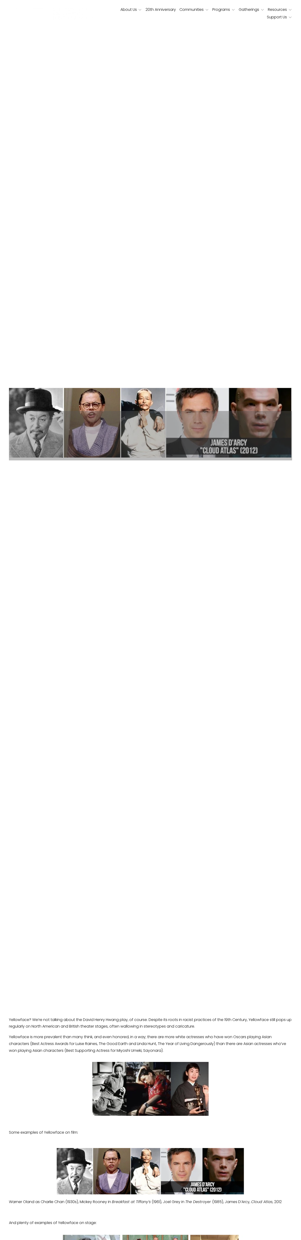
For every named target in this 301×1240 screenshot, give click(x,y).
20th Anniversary (161, 9)
